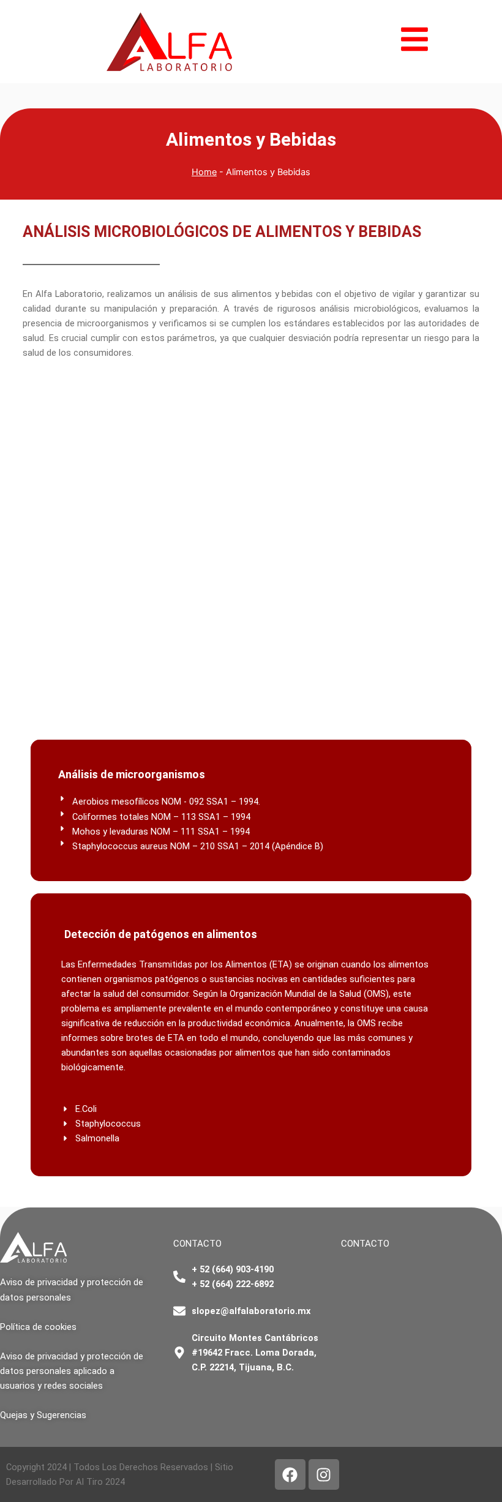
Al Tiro (89, 1481)
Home (204, 172)
